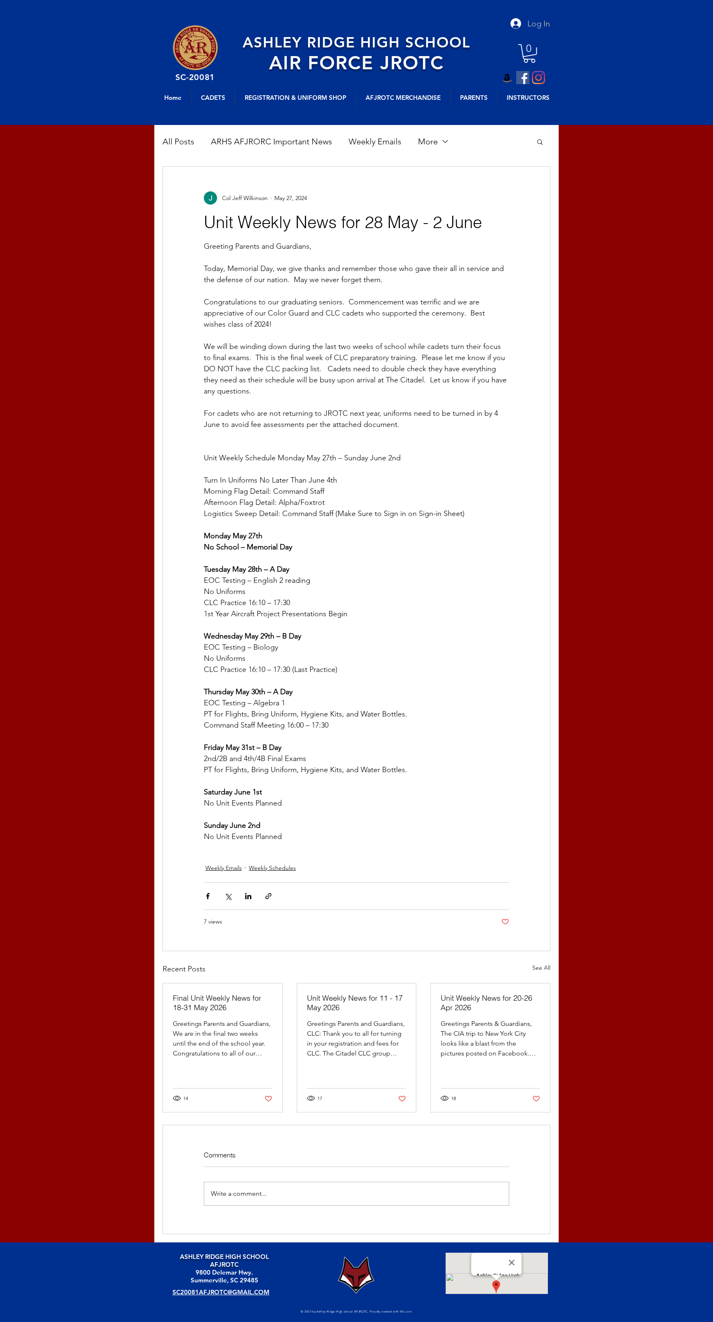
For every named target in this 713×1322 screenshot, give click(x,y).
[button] (529, 53)
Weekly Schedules (272, 868)
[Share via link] (268, 896)
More (428, 141)
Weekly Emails (375, 141)
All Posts (178, 141)
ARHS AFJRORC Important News (271, 141)
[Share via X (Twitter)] (228, 896)
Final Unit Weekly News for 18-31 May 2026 (217, 1002)
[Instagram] (538, 77)
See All (541, 967)
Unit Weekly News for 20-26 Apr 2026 (486, 1002)
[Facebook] (522, 77)
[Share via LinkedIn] (248, 896)
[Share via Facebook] (208, 896)
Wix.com (406, 1311)
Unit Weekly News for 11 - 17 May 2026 (355, 1002)
